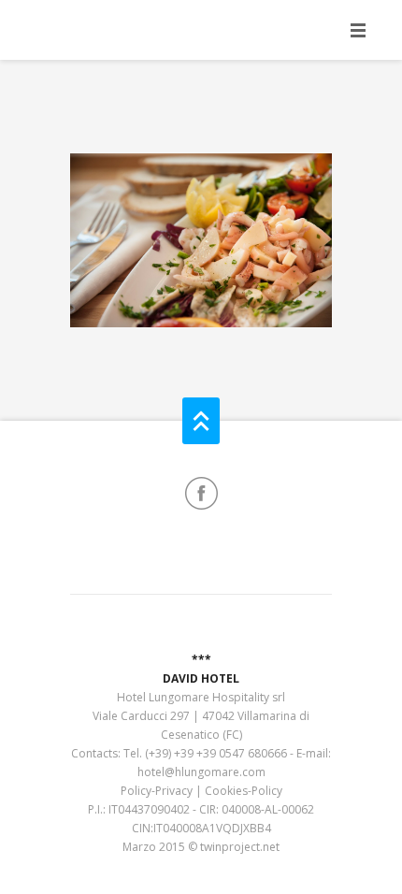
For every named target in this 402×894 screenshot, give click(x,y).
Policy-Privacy (157, 791)
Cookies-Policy (243, 791)
